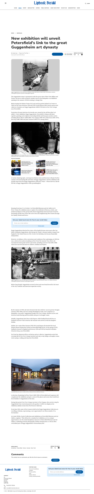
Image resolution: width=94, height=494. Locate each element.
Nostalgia (19, 33)
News (12, 33)
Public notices (32, 474)
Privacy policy (32, 472)
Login (88, 3)
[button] (5, 3)
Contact (31, 470)
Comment (55, 460)
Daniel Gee (15, 53)
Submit (54, 223)
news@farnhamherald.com (12, 488)
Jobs (30, 473)
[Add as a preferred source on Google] (68, 54)
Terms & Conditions (34, 469)
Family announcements (34, 476)
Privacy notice (41, 225)
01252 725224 (11, 485)
